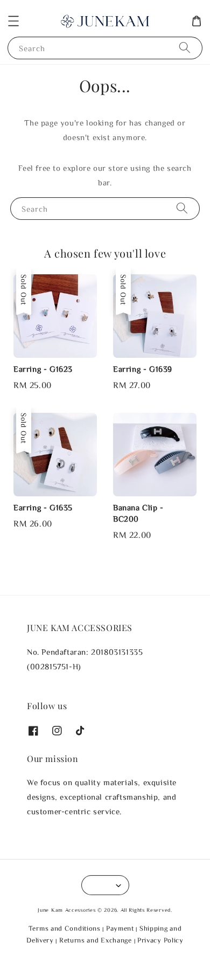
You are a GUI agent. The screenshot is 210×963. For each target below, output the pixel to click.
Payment (120, 928)
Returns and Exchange (95, 940)
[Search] (184, 47)
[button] (13, 21)
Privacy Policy (160, 940)
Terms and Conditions (65, 928)
